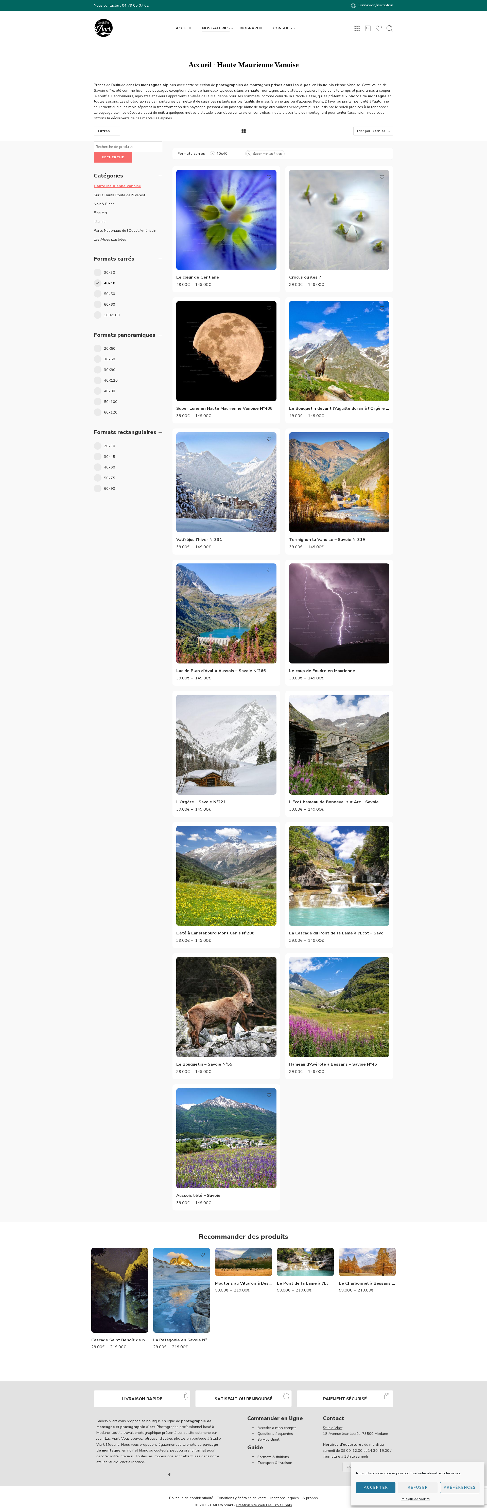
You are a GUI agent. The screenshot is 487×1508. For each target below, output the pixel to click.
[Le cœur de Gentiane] (226, 220)
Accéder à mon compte (277, 1427)
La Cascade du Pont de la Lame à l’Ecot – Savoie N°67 (339, 933)
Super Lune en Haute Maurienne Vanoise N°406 (224, 408)
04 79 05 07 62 (135, 5)
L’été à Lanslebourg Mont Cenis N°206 (215, 933)
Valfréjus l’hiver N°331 (199, 539)
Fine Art (100, 212)
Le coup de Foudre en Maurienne (322, 671)
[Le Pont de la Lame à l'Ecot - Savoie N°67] (305, 1262)
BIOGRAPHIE (251, 28)
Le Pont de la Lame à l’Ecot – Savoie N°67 (305, 1283)
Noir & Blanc (104, 203)
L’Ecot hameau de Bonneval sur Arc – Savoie (334, 802)
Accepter (376, 1487)
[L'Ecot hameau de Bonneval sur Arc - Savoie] (339, 745)
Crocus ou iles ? (305, 277)
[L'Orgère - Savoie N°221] (226, 745)
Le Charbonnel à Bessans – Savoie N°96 (367, 1283)
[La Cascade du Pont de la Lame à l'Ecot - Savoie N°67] (339, 876)
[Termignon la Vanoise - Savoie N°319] (339, 482)
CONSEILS (282, 28)
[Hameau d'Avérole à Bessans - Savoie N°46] (339, 1007)
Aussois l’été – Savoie (198, 1195)
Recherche (113, 157)
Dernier (378, 130)
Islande (100, 221)
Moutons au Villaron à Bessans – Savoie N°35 (243, 1283)
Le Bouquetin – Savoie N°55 (204, 1064)
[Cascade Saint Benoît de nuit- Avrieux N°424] (119, 1290)
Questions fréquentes (275, 1433)
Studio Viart (332, 1427)
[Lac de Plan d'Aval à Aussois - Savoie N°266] (226, 613)
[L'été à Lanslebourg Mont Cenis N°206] (226, 876)
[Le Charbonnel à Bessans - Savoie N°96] (367, 1262)
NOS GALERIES (216, 28)
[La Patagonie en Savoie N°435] (181, 1290)
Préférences (460, 1487)
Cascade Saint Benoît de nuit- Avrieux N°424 (119, 1340)
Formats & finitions (273, 1456)
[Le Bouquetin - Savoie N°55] (226, 1007)
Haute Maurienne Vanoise (117, 185)
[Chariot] (367, 28)
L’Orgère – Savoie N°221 (201, 802)
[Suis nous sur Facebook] (169, 1475)
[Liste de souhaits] (269, 177)
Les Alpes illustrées (110, 239)
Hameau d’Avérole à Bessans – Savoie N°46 (333, 1064)
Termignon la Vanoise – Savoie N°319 (327, 539)
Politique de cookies (415, 1499)
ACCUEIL (184, 28)
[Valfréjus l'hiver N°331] (226, 482)
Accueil (200, 65)
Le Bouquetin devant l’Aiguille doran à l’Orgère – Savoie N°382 (339, 408)
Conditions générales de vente (242, 1497)
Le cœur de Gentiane (197, 277)
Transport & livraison (274, 1462)
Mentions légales (284, 1497)
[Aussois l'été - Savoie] (226, 1138)
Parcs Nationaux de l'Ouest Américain (125, 230)
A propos (310, 1497)
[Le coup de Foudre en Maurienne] (339, 613)
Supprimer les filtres (267, 154)
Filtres (104, 130)
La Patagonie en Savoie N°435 (181, 1340)
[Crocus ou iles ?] (339, 220)
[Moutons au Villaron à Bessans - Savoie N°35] (243, 1262)
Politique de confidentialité (191, 1497)
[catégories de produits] (356, 28)
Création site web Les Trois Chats (264, 1504)
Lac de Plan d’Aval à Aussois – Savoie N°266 (221, 671)
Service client (268, 1439)
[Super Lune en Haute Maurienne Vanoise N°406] (226, 351)
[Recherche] (389, 28)
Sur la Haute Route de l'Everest (119, 195)
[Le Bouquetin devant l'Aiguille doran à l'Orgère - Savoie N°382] (339, 351)
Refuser (418, 1487)
